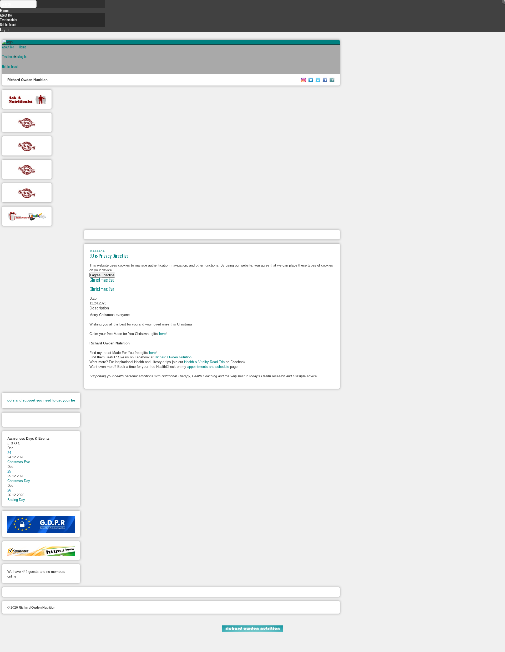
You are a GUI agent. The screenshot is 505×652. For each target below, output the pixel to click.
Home (4, 10)
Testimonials (8, 19)
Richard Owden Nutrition (173, 357)
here (162, 334)
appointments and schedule (208, 367)
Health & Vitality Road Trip (204, 362)
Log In (4, 29)
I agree (95, 275)
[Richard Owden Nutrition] (252, 628)
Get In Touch (8, 24)
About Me (6, 15)
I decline (108, 275)
